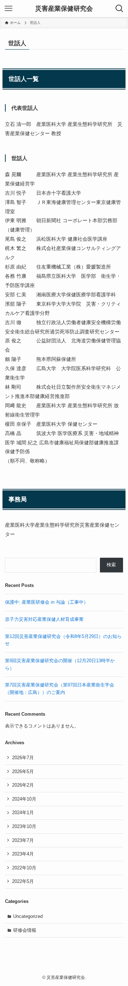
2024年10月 (24, 799)
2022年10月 (24, 867)
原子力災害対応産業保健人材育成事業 (44, 619)
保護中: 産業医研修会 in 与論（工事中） (46, 602)
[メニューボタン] (8, 8)
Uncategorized (28, 916)
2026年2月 (23, 785)
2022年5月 (23, 881)
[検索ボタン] (119, 8)
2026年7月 (23, 757)
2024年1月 (23, 812)
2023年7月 (23, 840)
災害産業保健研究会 (64, 8)
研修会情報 (24, 930)
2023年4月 (23, 854)
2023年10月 (24, 826)
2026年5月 (23, 771)
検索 (111, 564)
